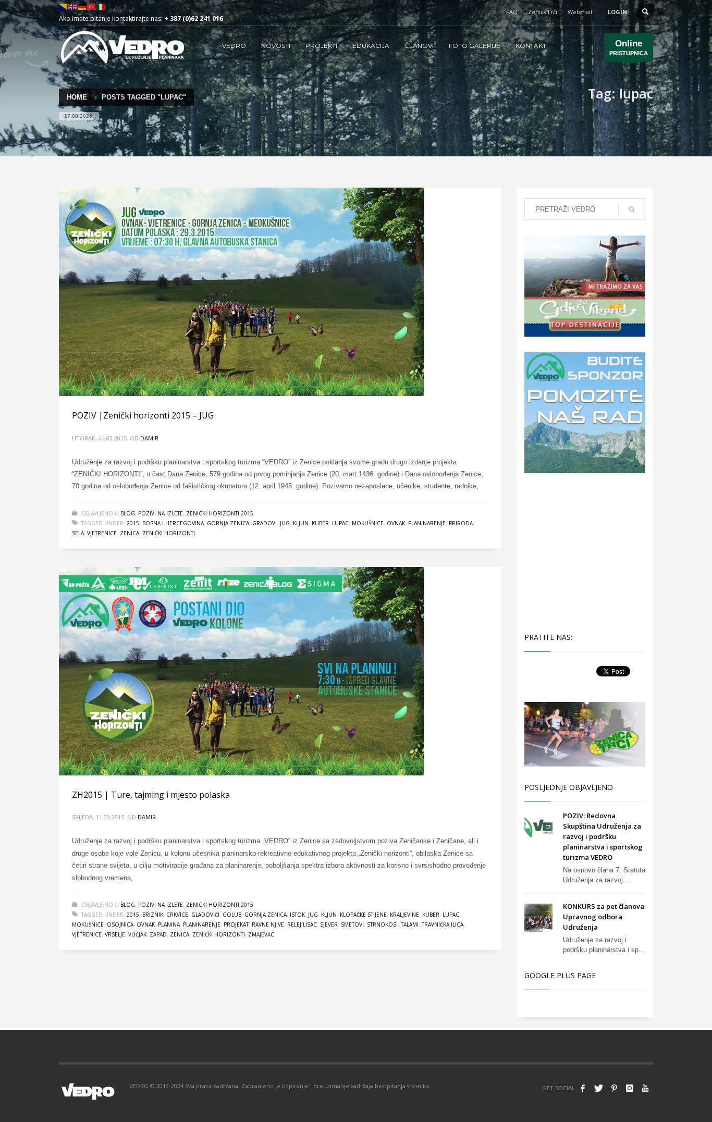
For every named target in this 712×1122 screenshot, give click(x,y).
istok (297, 914)
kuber (320, 523)
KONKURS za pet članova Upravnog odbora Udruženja (603, 917)
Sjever (329, 924)
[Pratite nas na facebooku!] (583, 1088)
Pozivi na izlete (160, 513)
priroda (461, 523)
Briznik (152, 914)
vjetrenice (102, 533)
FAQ (512, 12)
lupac (340, 523)
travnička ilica (442, 924)
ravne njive (268, 924)
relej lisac (302, 924)
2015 (133, 523)
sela (78, 533)
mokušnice (368, 523)
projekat (236, 924)
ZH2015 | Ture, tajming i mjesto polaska (151, 794)
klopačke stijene (363, 914)
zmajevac (261, 934)
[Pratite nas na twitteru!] (598, 1088)
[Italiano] (101, 6)
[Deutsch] (82, 6)
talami (410, 924)
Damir (149, 438)
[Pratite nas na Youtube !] (645, 1088)
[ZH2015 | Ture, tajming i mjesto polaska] (241, 671)
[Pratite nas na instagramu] (629, 1088)
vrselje (115, 934)
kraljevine (404, 914)
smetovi (352, 924)
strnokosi (382, 924)
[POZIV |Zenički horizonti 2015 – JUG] (241, 291)
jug (285, 523)
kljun (301, 523)
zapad (158, 934)
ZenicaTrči (542, 12)
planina (169, 924)
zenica (129, 533)
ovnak (396, 523)
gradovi (264, 523)
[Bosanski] (63, 6)
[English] (73, 6)
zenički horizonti (168, 533)
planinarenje (427, 523)
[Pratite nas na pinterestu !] (614, 1088)
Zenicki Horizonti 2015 (219, 513)
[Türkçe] (91, 6)
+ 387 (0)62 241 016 (193, 18)
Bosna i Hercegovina (173, 523)
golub (232, 914)
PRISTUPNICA (628, 47)
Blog (127, 513)
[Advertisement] (586, 551)
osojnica (120, 924)
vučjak (137, 934)
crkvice (177, 914)
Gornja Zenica (228, 523)
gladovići (205, 914)
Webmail (580, 12)
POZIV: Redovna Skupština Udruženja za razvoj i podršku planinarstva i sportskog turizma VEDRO (603, 836)
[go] (631, 209)
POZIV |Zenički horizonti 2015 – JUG (143, 415)
